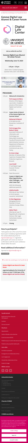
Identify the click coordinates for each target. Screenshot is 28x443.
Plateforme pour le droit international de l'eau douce (14, 340)
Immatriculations (6, 404)
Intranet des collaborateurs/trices (9, 360)
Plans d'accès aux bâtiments (8, 391)
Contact (3, 388)
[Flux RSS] (3, 370)
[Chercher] (15, 3)
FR (19, 2)
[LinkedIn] (10, 370)
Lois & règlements (6, 357)
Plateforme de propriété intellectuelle (10, 344)
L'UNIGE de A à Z (6, 394)
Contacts (4, 321)
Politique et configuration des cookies (10, 398)
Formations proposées (7, 350)
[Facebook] (6, 370)
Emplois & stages (6, 363)
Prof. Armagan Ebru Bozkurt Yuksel (15, 129)
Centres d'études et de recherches (9, 334)
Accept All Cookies (14, 440)
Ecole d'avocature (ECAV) (7, 337)
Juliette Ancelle (14, 190)
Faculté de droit (10, 8)
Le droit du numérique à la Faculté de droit (14, 13)
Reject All (14, 435)
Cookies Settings (14, 430)
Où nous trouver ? (6, 324)
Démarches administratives (8, 407)
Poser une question (6, 410)
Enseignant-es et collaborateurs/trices (10, 353)
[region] (14, 429)
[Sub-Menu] (25, 7)
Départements (5, 331)
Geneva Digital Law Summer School (13, 274)
